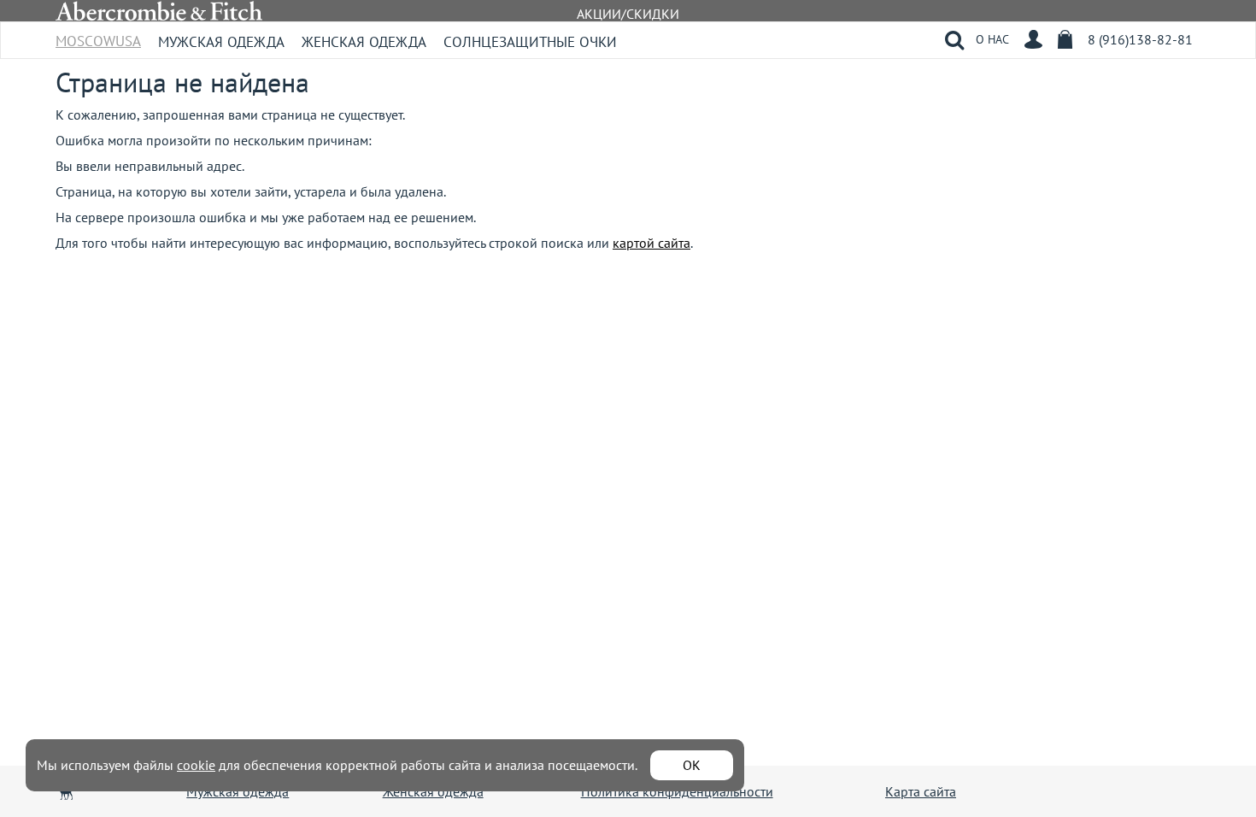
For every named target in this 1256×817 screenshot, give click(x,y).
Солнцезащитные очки (530, 41)
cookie (196, 764)
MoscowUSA (98, 35)
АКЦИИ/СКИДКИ (628, 13)
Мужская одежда (221, 41)
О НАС (992, 39)
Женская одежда (364, 41)
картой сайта (651, 242)
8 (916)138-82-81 (1140, 39)
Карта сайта (920, 791)
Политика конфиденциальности (677, 791)
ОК (692, 764)
